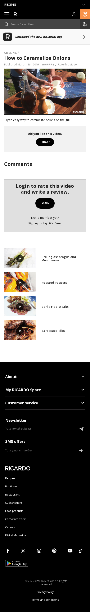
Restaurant (12, 494)
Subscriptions (14, 503)
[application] (45, 91)
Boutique (11, 486)
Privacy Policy (45, 592)
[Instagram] (39, 550)
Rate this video (67, 64)
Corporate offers (16, 519)
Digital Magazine (15, 535)
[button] (85, 14)
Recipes (10, 478)
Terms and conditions (45, 600)
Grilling (10, 53)
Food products (14, 511)
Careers (10, 527)
